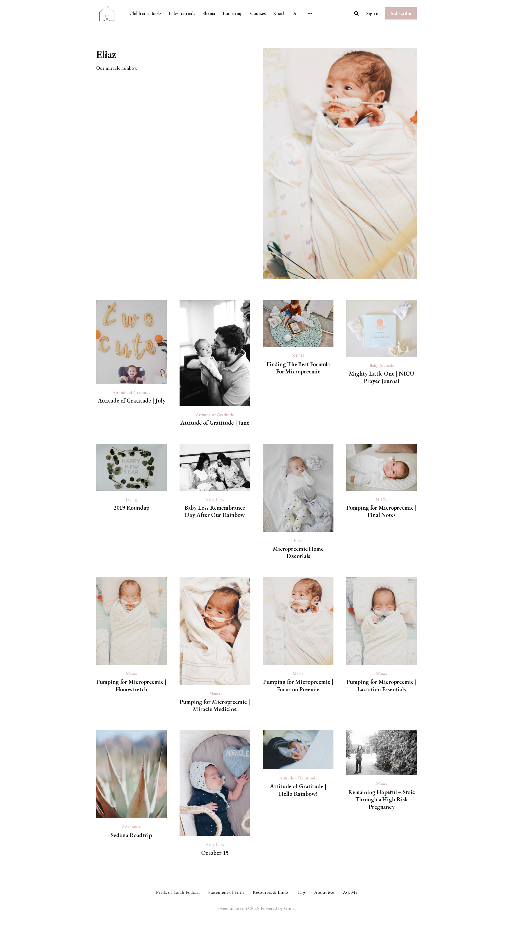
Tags (301, 892)
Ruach (279, 13)
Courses (258, 13)
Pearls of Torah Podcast (178, 892)
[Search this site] (356, 13)
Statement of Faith (226, 892)
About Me (324, 892)
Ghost (290, 908)
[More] (310, 13)
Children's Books (145, 13)
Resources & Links (270, 892)
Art (296, 13)
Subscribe (401, 13)
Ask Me (350, 892)
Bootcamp (233, 13)
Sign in (373, 13)
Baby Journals (182, 13)
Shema (209, 13)
